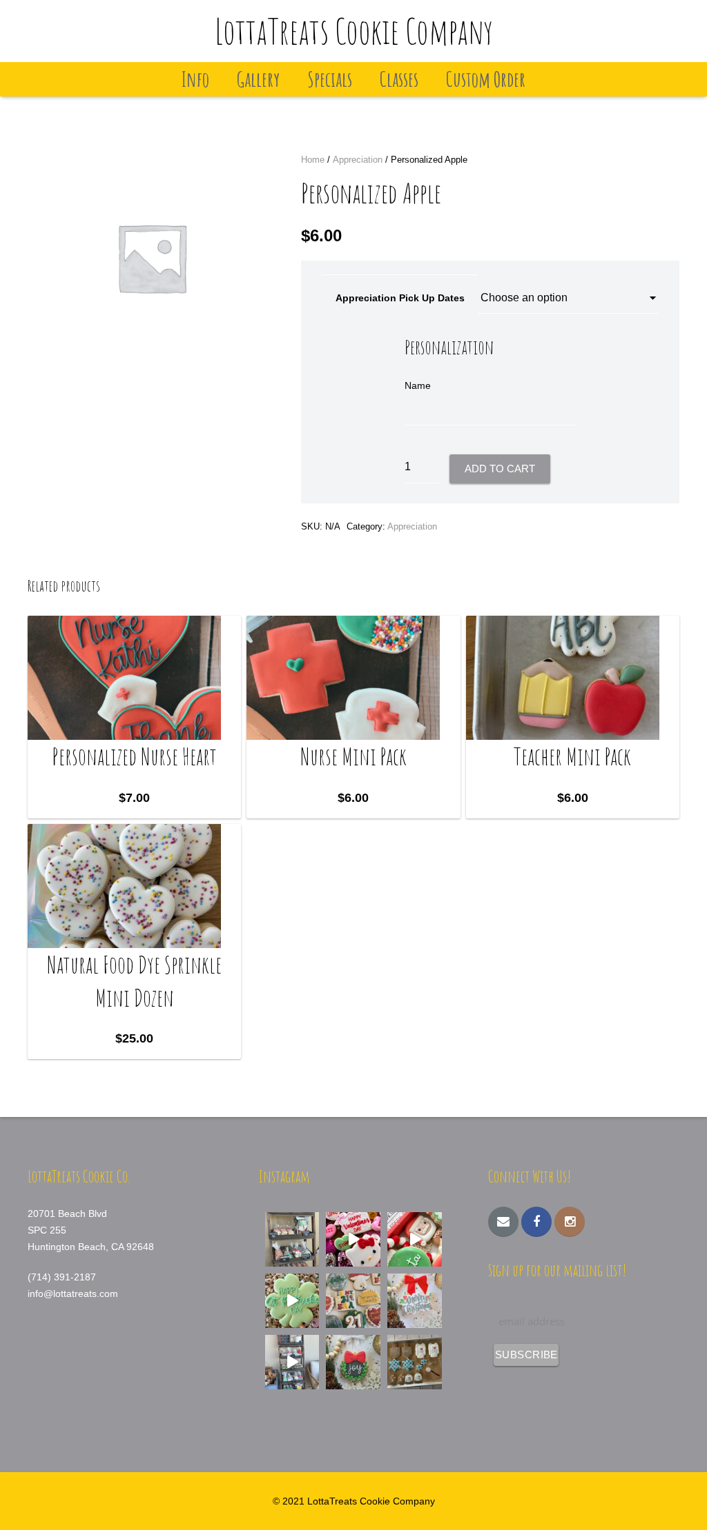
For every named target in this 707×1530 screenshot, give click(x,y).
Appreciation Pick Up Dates (400, 297)
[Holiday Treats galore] (292, 1362)
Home (313, 159)
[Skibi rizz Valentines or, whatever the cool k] (353, 1239)
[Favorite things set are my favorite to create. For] (353, 1301)
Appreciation (357, 159)
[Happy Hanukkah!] (414, 1362)
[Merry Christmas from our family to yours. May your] (414, 1301)
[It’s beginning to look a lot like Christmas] (353, 1362)
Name (418, 385)
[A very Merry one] (414, 1239)
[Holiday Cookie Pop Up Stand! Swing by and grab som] (292, 1239)
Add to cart (500, 468)
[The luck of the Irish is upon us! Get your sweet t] (292, 1301)
